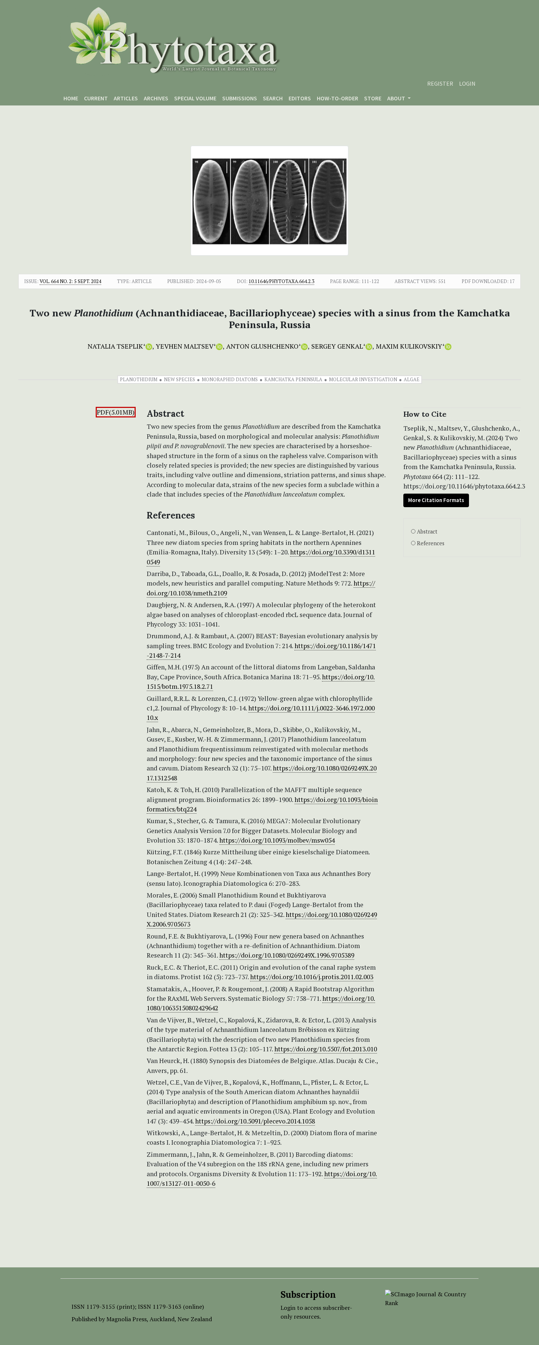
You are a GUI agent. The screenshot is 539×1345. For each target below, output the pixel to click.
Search (273, 98)
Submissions (239, 98)
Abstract (427, 531)
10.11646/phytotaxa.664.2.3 (281, 281)
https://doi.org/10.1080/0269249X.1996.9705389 (286, 955)
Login (467, 83)
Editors (300, 98)
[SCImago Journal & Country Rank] (426, 1298)
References (430, 543)
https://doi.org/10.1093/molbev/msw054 (277, 840)
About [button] (396, 98)
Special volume (195, 98)
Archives (156, 98)
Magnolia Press (126, 1319)
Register (440, 83)
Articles (126, 98)
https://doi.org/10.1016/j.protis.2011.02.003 (311, 977)
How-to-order (337, 98)
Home (70, 98)
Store (372, 98)
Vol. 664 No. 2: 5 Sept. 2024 (70, 281)
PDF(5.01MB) (116, 412)
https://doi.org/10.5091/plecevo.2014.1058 (255, 1121)
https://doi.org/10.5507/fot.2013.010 (325, 1049)
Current (96, 98)
